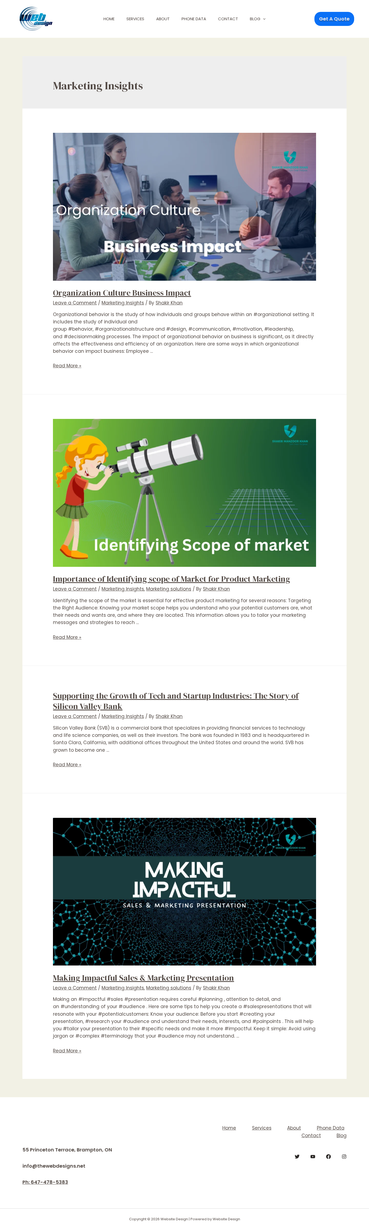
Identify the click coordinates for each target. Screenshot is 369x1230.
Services (135, 19)
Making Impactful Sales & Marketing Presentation (143, 977)
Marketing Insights (123, 303)
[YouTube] (312, 1156)
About (163, 19)
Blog (255, 19)
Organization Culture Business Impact (122, 292)
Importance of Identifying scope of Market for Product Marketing (171, 578)
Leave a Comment (75, 303)
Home (109, 19)
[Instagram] (344, 1156)
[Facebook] (328, 1156)
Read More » (67, 365)
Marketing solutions (168, 589)
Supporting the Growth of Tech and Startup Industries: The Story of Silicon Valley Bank (175, 701)
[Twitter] (297, 1156)
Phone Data (194, 19)
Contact (228, 19)
